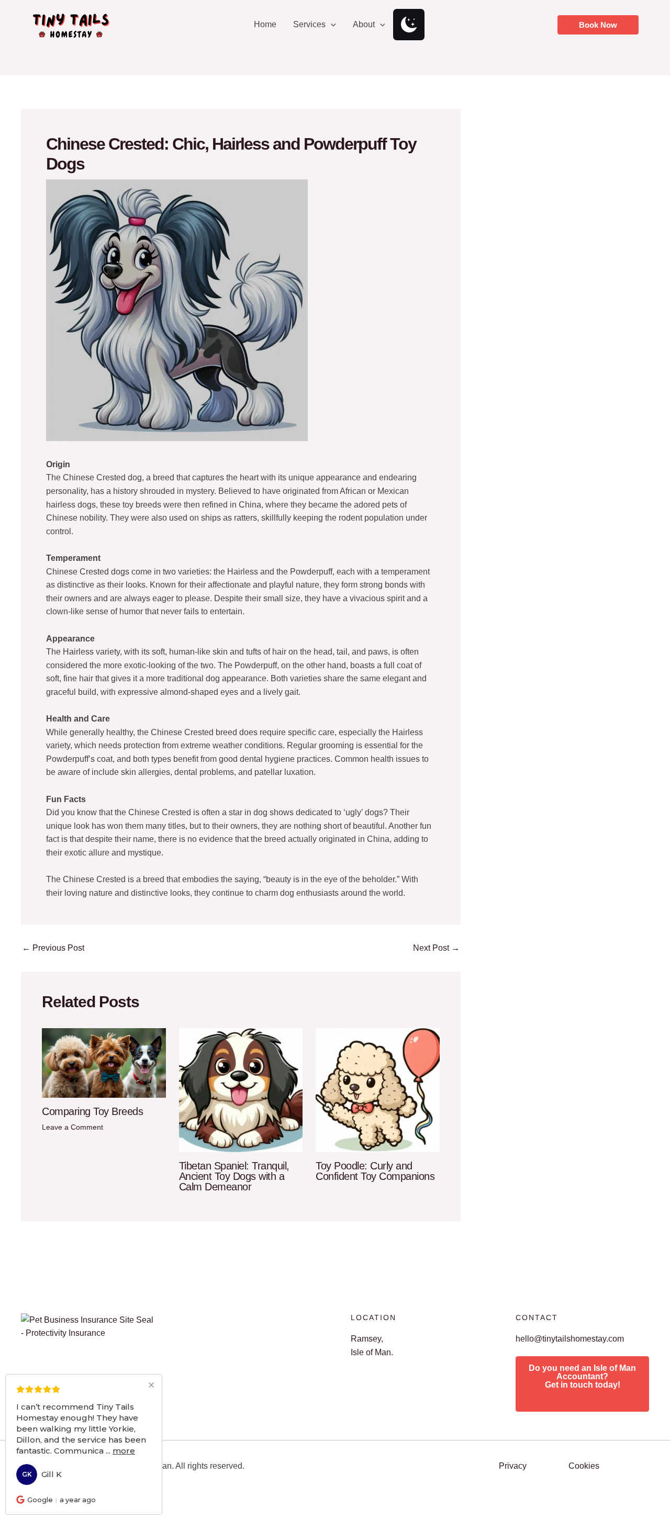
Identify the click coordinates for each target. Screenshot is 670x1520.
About (364, 24)
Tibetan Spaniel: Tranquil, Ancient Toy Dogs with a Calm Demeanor (234, 1176)
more (124, 1451)
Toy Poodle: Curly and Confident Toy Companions (375, 1171)
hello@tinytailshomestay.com (570, 1338)
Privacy (513, 1465)
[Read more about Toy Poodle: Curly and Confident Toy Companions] (378, 1089)
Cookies (583, 1465)
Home (265, 24)
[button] (331, 24)
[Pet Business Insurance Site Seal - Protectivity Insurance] (87, 1325)
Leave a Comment (72, 1127)
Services (309, 24)
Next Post (436, 948)
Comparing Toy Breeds (92, 1111)
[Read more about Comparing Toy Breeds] (104, 1062)
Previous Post (53, 948)
